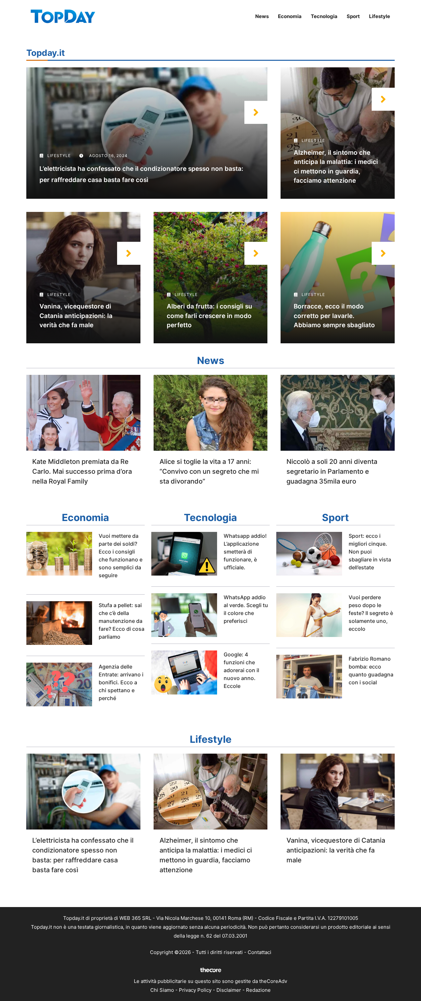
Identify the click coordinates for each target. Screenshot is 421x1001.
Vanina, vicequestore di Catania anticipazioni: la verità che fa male (75, 316)
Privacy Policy (195, 990)
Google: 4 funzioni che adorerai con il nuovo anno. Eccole (241, 670)
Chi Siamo (162, 990)
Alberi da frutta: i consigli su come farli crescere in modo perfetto (209, 316)
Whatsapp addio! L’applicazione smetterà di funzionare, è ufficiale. (245, 552)
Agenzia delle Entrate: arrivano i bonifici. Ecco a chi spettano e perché (121, 682)
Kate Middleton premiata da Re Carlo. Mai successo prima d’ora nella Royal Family (82, 471)
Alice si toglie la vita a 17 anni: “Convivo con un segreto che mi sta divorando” (209, 471)
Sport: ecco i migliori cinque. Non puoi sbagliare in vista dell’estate (370, 552)
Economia (290, 16)
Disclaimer (228, 990)
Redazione (258, 990)
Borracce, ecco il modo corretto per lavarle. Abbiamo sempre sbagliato (334, 316)
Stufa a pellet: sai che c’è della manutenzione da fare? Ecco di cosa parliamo (121, 621)
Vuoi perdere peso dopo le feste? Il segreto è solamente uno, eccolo (371, 613)
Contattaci (259, 952)
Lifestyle (379, 16)
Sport (353, 16)
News (262, 16)
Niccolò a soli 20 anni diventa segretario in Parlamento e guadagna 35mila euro (331, 471)
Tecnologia (324, 16)
